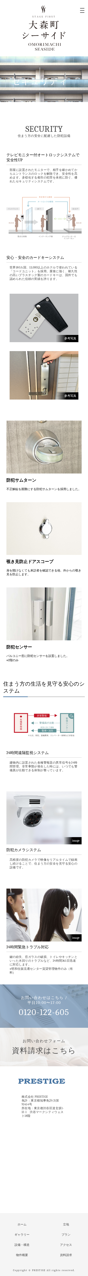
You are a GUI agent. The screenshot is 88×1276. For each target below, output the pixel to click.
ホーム (22, 1224)
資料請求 (66, 1255)
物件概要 (22, 1255)
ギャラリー (22, 1234)
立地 (66, 1224)
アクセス (66, 1245)
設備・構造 (22, 1245)
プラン (66, 1234)
